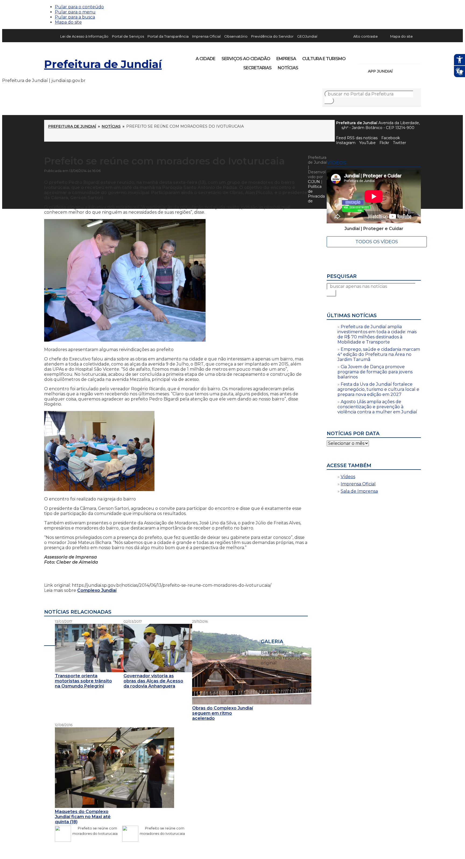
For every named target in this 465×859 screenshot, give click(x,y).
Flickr (408, 57)
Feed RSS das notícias (357, 137)
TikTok (381, 57)
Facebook (390, 137)
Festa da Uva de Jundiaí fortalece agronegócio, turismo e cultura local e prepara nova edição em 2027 (378, 389)
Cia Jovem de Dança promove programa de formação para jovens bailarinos (375, 372)
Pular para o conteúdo (79, 6)
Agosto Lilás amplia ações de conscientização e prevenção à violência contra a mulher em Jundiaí (377, 406)
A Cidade (205, 58)
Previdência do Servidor (272, 36)
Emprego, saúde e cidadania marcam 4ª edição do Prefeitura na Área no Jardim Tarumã (378, 354)
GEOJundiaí (307, 36)
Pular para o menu (75, 12)
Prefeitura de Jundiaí (103, 64)
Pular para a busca (75, 17)
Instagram (372, 57)
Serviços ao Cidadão (245, 58)
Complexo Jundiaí (97, 590)
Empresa (286, 58)
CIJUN (314, 181)
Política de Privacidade (316, 193)
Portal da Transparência (168, 36)
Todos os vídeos (376, 241)
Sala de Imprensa (359, 491)
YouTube (390, 57)
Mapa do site (68, 22)
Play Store (407, 71)
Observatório (236, 36)
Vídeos (348, 476)
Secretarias (257, 67)
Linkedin (399, 57)
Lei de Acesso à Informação (84, 36)
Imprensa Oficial (206, 36)
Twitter (399, 142)
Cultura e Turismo (324, 58)
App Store (398, 71)
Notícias (288, 67)
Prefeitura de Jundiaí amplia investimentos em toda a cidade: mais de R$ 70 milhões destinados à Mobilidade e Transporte (377, 334)
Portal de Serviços (128, 36)
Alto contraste (365, 36)
